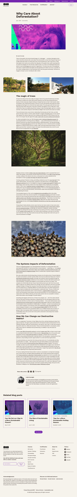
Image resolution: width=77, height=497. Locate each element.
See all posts (38, 432)
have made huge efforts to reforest (34, 334)
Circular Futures (51, 478)
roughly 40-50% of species (49, 290)
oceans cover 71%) (45, 331)
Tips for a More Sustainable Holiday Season (61, 420)
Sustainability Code (48, 490)
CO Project (26, 66)
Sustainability (25, 20)
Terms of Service (39, 490)
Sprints (29, 462)
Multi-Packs (30, 464)
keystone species (25, 266)
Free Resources (34, 4)
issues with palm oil (26, 124)
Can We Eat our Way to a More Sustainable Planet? (14, 420)
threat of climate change (34, 199)
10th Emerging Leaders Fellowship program (40, 364)
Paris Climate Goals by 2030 (40, 307)
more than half (53, 180)
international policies (53, 187)
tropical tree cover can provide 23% (48, 305)
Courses (24, 4)
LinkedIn (68, 460)
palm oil (56, 183)
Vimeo (67, 454)
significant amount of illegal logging (35, 186)
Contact (72, 1)
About (51, 1)
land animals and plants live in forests (25, 278)
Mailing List (57, 1)
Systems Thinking (32, 451)
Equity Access (65, 1)
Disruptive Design (32, 455)
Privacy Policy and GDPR (29, 490)
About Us (54, 446)
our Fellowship (34, 128)
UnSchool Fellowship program (49, 119)
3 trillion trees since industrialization (37, 173)
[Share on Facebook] (31, 371)
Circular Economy (32, 457)
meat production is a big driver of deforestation (30, 355)
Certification (43, 4)
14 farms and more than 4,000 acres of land (37, 343)
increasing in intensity (45, 195)
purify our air (49, 113)
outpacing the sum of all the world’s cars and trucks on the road (31, 302)
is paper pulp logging (48, 183)
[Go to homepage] (6, 5)
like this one (57, 348)
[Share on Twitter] (28, 371)
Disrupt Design (43, 478)
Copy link (39, 371)
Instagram (68, 452)
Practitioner (43, 449)
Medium (68, 449)
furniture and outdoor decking (34, 187)
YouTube (68, 457)
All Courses (30, 449)
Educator (42, 453)
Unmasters (42, 451)
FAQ (47, 1)
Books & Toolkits (32, 466)
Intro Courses (31, 459)
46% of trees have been (54, 174)
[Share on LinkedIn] (33, 371)
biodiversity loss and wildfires (41, 193)
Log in (71, 4)
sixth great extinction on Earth (23, 280)
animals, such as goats (25, 211)
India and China (44, 333)
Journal (52, 4)
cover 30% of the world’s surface (27, 331)
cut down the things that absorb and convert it (37, 177)
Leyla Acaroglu (59, 478)
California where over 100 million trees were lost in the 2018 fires (31, 198)
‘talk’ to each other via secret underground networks (47, 116)
